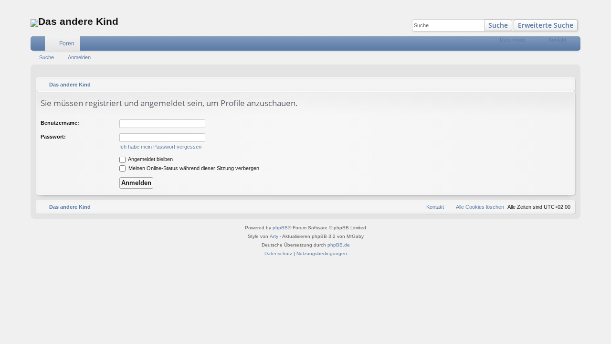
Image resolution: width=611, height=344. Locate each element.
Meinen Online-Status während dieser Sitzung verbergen (193, 168)
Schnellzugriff (39, 45)
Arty (274, 236)
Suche (498, 25)
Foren (66, 43)
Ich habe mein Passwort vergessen (160, 147)
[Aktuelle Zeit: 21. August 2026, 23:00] (566, 84)
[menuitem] (533, 43)
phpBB (280, 227)
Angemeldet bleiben (150, 159)
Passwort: (53, 137)
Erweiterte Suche (545, 25)
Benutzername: (60, 123)
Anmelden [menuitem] (575, 45)
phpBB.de (338, 244)
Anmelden (79, 57)
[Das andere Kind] (34, 23)
